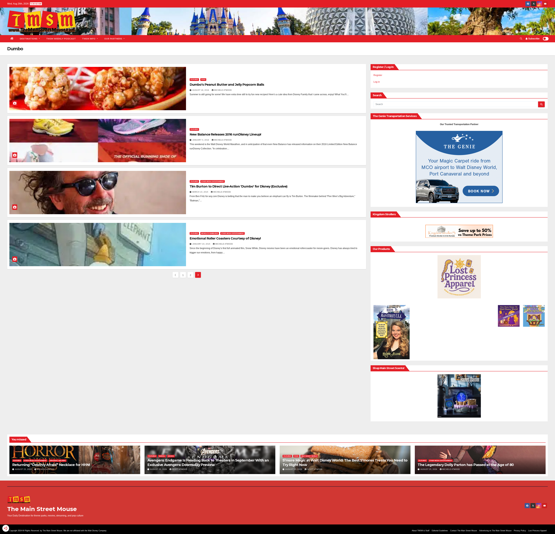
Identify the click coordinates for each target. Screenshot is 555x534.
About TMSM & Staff (420, 531)
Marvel (162, 456)
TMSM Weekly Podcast (61, 38)
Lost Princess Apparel (537, 531)
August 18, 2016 (201, 90)
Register (377, 75)
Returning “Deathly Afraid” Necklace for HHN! (51, 465)
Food (203, 79)
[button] (521, 38)
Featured (194, 79)
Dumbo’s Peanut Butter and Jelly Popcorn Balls (227, 85)
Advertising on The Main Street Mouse (495, 531)
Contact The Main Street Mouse (463, 531)
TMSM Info (89, 38)
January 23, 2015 (201, 244)
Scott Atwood (179, 469)
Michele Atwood (223, 90)
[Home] (12, 38)
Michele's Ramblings (209, 233)
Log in (376, 82)
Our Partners (113, 38)
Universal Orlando (58, 460)
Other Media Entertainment (212, 181)
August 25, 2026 (23, 469)
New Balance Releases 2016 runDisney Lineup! (225, 134)
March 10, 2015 (200, 192)
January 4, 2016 (201, 140)
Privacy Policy (520, 531)
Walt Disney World (309, 456)
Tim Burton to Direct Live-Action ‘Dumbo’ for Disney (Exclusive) (238, 186)
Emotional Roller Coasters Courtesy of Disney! (225, 238)
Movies (171, 456)
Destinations (29, 38)
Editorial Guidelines (440, 531)
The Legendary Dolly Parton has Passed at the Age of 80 (466, 465)
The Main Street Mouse (42, 508)
